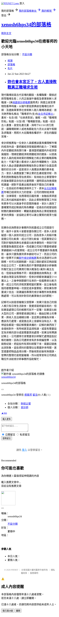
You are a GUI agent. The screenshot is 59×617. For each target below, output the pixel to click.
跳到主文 (6, 33)
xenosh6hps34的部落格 (26, 24)
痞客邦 (28, 394)
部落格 (11, 64)
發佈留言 (7, 438)
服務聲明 (34, 573)
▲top (4, 413)
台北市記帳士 (45, 113)
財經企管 (26, 403)
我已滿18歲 (8, 611)
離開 (18, 611)
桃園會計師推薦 (21, 102)
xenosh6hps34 (8, 377)
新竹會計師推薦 (28, 258)
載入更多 (7, 419)
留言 (35, 394)
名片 (10, 68)
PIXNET (14, 570)
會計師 (24, 407)
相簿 (10, 60)
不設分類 (27, 54)
